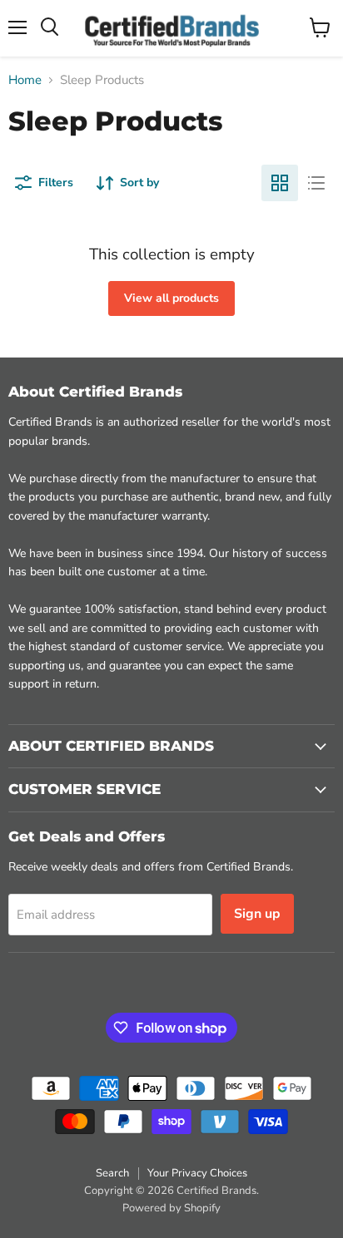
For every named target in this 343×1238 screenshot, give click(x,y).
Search (112, 1173)
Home (25, 80)
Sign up (257, 914)
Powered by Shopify (171, 1208)
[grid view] (279, 183)
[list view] (316, 183)
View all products (171, 298)
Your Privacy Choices (197, 1173)
